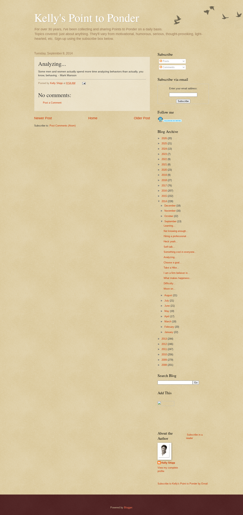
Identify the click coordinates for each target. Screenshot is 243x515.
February (169, 326)
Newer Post (43, 118)
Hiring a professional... (176, 236)
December (170, 205)
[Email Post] (83, 83)
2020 (165, 169)
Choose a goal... (173, 262)
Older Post (142, 118)
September (170, 221)
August (168, 295)
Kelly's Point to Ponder (86, 17)
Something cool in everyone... (180, 251)
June (167, 305)
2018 (165, 180)
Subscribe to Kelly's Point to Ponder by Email (183, 483)
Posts (165, 61)
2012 (165, 344)
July (167, 300)
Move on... (169, 288)
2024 (165, 148)
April (167, 316)
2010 (165, 354)
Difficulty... (169, 283)
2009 (165, 359)
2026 (165, 138)
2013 (165, 338)
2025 (165, 143)
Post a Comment (52, 102)
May (167, 311)
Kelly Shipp (168, 462)
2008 (165, 364)
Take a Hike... (171, 267)
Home (92, 118)
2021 (165, 164)
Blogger (128, 507)
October (169, 216)
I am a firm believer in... (177, 273)
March (168, 321)
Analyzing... (170, 257)
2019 (165, 174)
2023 (165, 154)
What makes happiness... (178, 278)
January (169, 332)
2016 (165, 190)
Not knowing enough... (176, 231)
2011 (165, 349)
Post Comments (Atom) (63, 125)
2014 (165, 201)
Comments (168, 67)
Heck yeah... (171, 241)
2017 (165, 185)
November (170, 210)
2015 (165, 196)
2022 (165, 159)
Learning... (169, 225)
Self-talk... (169, 246)
